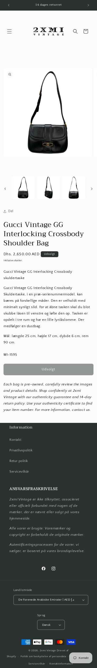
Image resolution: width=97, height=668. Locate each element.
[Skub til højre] (92, 189)
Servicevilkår (19, 472)
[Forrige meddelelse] (9, 5)
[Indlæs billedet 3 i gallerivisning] (73, 187)
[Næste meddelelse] (88, 5)
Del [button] (10, 211)
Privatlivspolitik (20, 450)
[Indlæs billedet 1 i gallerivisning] (23, 187)
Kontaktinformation (61, 663)
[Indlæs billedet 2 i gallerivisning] (48, 187)
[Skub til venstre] (5, 189)
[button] (9, 31)
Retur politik (18, 461)
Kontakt (15, 440)
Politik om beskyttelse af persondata (43, 656)
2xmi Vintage (48, 650)
